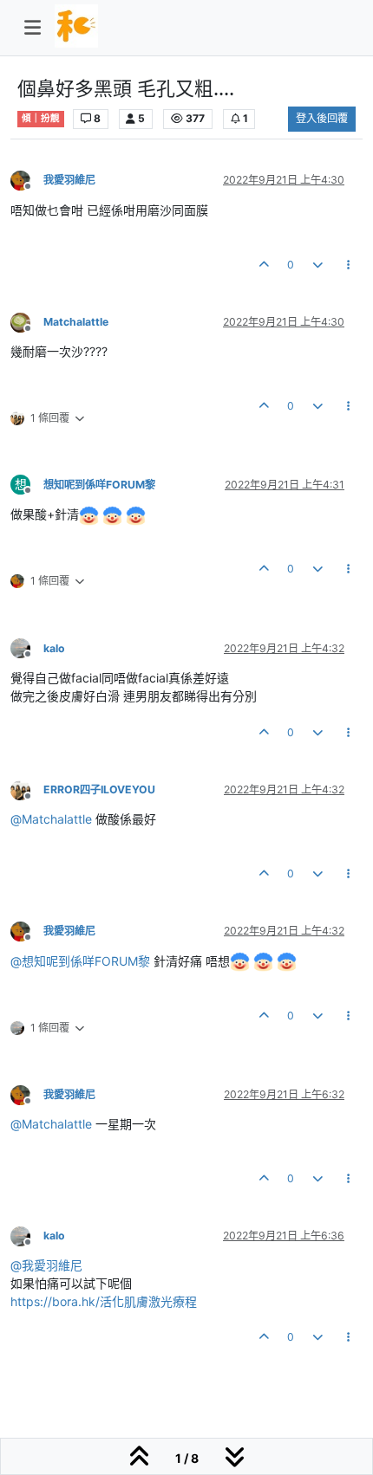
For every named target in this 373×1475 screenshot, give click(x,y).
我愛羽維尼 (69, 179)
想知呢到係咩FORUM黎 (99, 484)
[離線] (26, 179)
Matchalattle (75, 321)
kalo (54, 648)
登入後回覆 (322, 118)
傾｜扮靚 (41, 118)
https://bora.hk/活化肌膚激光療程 (103, 1301)
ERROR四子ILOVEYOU (99, 789)
